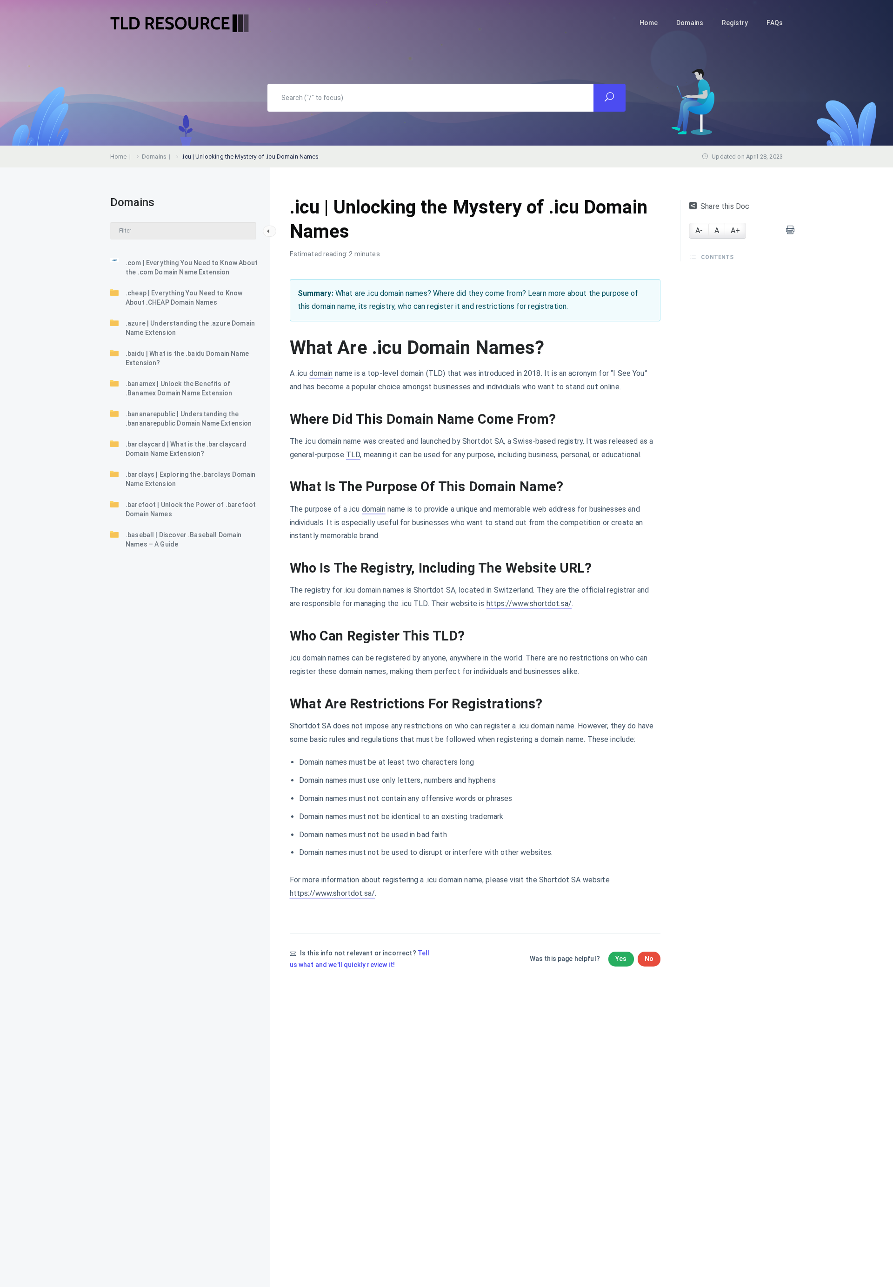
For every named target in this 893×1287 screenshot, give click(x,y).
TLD (353, 454)
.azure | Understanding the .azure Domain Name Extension (190, 328)
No (649, 958)
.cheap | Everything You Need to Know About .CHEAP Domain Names (184, 297)
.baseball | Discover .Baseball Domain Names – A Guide (184, 539)
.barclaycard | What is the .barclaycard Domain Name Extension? (186, 448)
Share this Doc (724, 206)
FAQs (774, 23)
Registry (735, 23)
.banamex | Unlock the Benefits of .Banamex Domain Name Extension (179, 388)
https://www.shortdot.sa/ (529, 603)
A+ (735, 230)
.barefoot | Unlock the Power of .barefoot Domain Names (191, 509)
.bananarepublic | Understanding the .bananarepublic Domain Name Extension (189, 418)
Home (649, 23)
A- (699, 230)
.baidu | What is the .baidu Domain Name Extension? (187, 358)
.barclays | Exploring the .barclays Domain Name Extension (190, 479)
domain (321, 373)
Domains (689, 23)
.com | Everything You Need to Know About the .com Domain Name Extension (192, 267)
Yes (620, 958)
